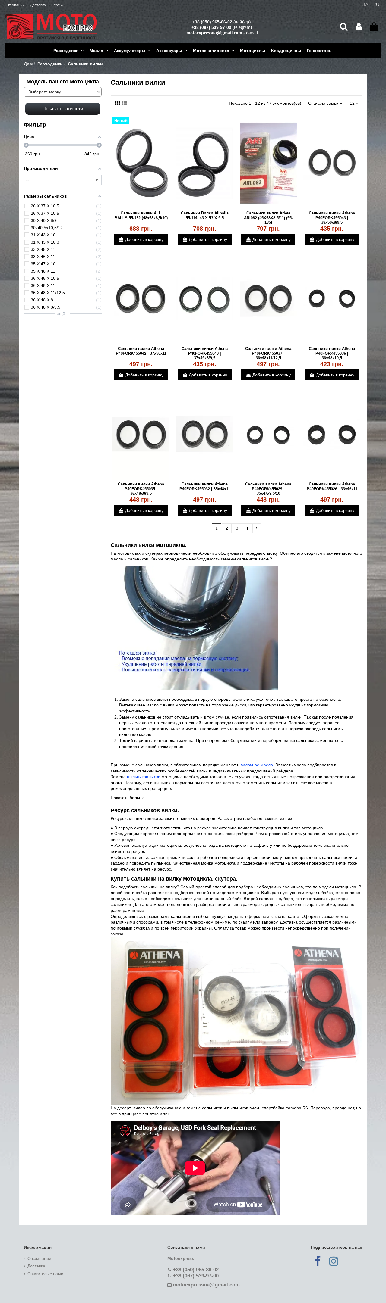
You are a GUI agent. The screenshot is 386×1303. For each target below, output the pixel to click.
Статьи (57, 5)
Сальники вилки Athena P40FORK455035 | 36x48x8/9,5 (141, 489)
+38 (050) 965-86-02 (212, 22)
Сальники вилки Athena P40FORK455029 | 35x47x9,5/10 (268, 489)
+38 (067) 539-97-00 (211, 27)
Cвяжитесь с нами (45, 1273)
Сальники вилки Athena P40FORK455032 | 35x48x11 (204, 486)
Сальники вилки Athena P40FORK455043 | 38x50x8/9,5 (332, 218)
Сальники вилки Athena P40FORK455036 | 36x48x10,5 (332, 353)
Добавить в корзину (144, 239)
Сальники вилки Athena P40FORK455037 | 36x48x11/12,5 (268, 353)
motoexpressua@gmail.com (214, 32)
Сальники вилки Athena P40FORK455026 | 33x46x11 (332, 486)
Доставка (38, 5)
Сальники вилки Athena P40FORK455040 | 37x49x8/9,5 (205, 353)
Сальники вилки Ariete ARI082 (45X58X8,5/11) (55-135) (268, 218)
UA (365, 4)
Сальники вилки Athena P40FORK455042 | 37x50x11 (141, 351)
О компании (15, 5)
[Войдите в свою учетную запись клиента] (358, 26)
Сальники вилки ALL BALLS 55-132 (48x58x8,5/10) (141, 215)
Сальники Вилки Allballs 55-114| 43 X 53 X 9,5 (205, 215)
